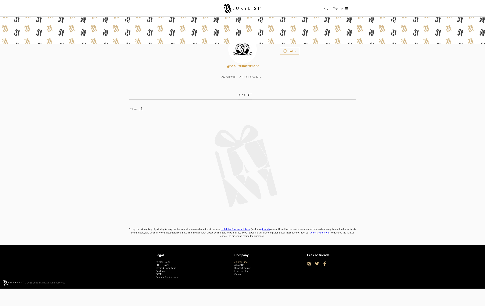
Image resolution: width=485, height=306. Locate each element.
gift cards (265, 229)
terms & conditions (319, 232)
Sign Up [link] (338, 8)
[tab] (245, 95)
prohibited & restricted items (235, 229)
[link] (242, 8)
